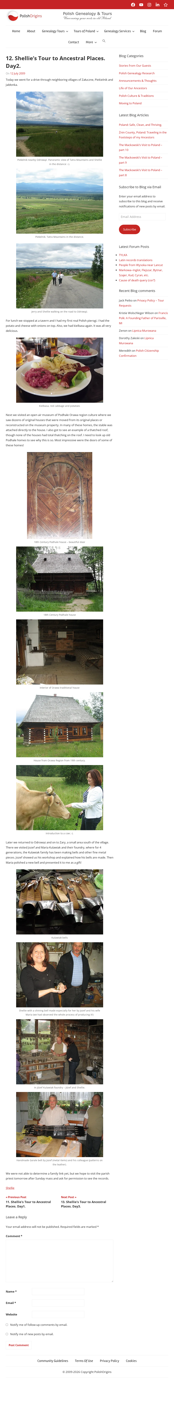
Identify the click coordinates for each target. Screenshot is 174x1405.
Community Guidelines (52, 1361)
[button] (104, 41)
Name (11, 1291)
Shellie (10, 1188)
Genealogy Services (117, 31)
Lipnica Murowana (144, 331)
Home (16, 31)
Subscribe (129, 229)
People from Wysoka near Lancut (141, 265)
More (89, 42)
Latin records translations (135, 260)
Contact (73, 42)
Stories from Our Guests (135, 65)
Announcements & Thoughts (137, 81)
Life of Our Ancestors (133, 88)
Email (11, 1303)
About (31, 31)
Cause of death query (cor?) (137, 280)
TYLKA (123, 255)
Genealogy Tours (53, 31)
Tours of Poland (84, 31)
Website (11, 1314)
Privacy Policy (109, 1361)
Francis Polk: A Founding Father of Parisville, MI (143, 318)
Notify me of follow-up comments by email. (38, 1325)
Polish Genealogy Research (137, 73)
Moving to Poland (130, 103)
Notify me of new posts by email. (32, 1334)
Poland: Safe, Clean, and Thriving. (140, 125)
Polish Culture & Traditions (136, 96)
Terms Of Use (84, 1361)
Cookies (131, 1361)
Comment (14, 1236)
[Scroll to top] (168, 1399)
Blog (143, 31)
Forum (157, 31)
